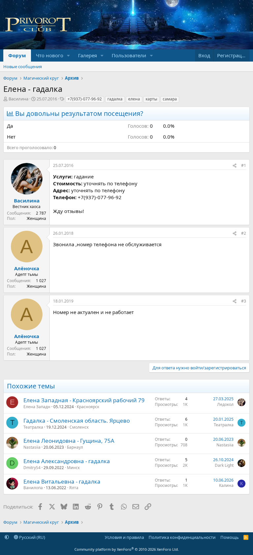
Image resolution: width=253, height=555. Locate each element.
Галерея (87, 55)
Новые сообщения (22, 66)
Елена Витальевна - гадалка (61, 481)
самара (170, 99)
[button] (68, 55)
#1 (243, 165)
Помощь (229, 537)
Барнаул (75, 447)
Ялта (73, 487)
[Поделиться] (234, 166)
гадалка (115, 99)
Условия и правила (124, 537)
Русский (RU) (31, 537)
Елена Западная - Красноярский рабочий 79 (84, 400)
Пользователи (129, 55)
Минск (73, 467)
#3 (243, 301)
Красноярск (88, 407)
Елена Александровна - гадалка (66, 461)
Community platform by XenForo (126, 549)
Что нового (49, 55)
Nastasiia (32, 447)
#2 (243, 233)
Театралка (33, 427)
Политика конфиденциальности (182, 537)
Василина (18, 99)
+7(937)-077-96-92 (85, 99)
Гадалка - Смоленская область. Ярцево (76, 420)
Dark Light (224, 465)
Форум (17, 55)
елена (134, 99)
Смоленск (79, 427)
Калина (226, 485)
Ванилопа (33, 487)
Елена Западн (36, 407)
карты (151, 99)
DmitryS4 (32, 467)
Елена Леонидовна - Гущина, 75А (68, 440)
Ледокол (225, 404)
